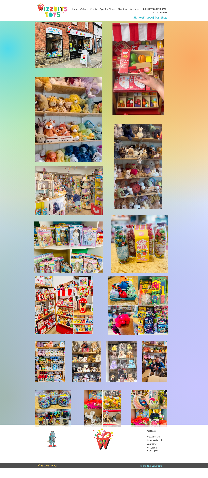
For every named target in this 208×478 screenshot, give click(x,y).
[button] (98, 159)
